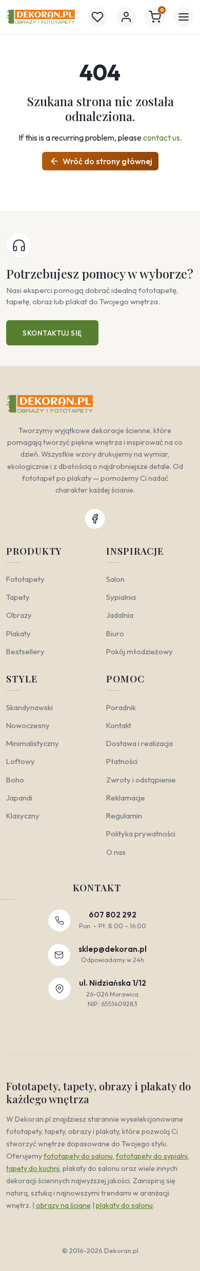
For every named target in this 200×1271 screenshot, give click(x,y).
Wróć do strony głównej (100, 161)
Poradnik (121, 707)
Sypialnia (121, 597)
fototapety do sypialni (152, 1156)
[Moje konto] (126, 17)
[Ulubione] (97, 17)
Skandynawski (29, 707)
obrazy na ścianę (63, 1205)
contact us (161, 137)
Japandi (19, 798)
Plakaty (18, 633)
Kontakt (118, 725)
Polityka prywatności (140, 833)
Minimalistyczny (32, 743)
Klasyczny (22, 815)
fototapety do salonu (78, 1156)
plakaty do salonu (124, 1205)
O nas (116, 852)
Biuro (115, 633)
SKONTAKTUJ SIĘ (52, 333)
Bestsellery (25, 651)
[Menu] (183, 17)
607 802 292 (112, 915)
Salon (115, 579)
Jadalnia (119, 615)
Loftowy (20, 761)
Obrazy (19, 615)
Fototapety (25, 579)
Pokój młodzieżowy (139, 651)
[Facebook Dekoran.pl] (95, 519)
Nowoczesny (28, 725)
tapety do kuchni (32, 1168)
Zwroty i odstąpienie (141, 780)
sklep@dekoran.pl (112, 949)
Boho (15, 780)
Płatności (121, 761)
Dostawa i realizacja (139, 743)
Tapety (18, 597)
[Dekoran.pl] (40, 17)
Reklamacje (125, 798)
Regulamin (124, 815)
